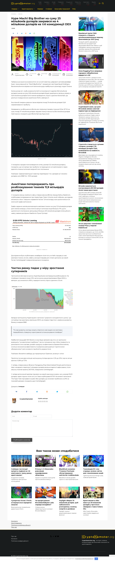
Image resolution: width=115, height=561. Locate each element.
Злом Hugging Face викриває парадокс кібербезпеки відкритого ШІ (90, 73)
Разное (16, 67)
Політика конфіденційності (20, 525)
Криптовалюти (27, 9)
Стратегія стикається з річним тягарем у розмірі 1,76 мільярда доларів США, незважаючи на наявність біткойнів (91, 148)
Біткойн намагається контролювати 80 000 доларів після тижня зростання (91, 188)
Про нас (14, 527)
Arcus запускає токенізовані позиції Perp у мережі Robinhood (90, 226)
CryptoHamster (26, 399)
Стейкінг (49, 9)
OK (96, 558)
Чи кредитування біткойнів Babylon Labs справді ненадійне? (44, 503)
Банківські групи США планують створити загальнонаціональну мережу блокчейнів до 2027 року (91, 36)
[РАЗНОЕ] (91, 30)
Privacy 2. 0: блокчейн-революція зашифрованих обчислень (44, 472)
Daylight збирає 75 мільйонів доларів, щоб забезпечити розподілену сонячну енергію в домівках (68, 505)
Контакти (14, 521)
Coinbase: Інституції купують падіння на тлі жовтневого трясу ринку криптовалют (21, 472)
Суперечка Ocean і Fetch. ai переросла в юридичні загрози (21, 503)
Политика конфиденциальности (84, 558)
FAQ (73, 9)
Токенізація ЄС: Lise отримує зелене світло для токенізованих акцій (93, 471)
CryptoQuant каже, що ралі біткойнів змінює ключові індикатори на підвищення (90, 109)
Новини (14, 9)
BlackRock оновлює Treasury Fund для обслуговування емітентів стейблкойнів (69, 472)
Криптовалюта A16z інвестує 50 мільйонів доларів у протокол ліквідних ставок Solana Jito (93, 505)
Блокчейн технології (62, 9)
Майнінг (40, 9)
